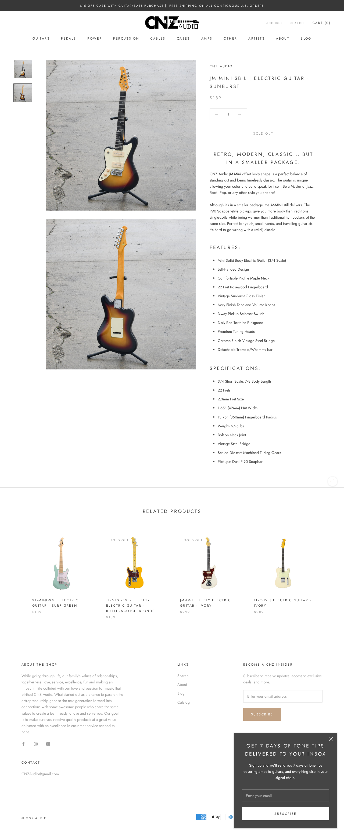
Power (94, 38)
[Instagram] (36, 743)
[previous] (17, 571)
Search (297, 23)
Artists (256, 38)
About (282, 38)
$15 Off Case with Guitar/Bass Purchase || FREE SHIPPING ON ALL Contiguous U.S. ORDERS (172, 6)
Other (230, 38)
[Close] (330, 739)
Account (274, 23)
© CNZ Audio (34, 818)
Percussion (126, 38)
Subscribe (285, 813)
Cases (183, 38)
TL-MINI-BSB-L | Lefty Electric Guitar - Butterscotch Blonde (130, 605)
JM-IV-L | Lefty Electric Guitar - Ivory (205, 603)
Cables (157, 38)
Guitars (41, 38)
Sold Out (263, 133)
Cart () (322, 22)
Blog (306, 38)
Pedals (68, 38)
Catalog (183, 702)
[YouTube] (48, 743)
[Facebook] (23, 743)
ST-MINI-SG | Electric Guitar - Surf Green (55, 603)
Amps (207, 38)
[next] (327, 571)
